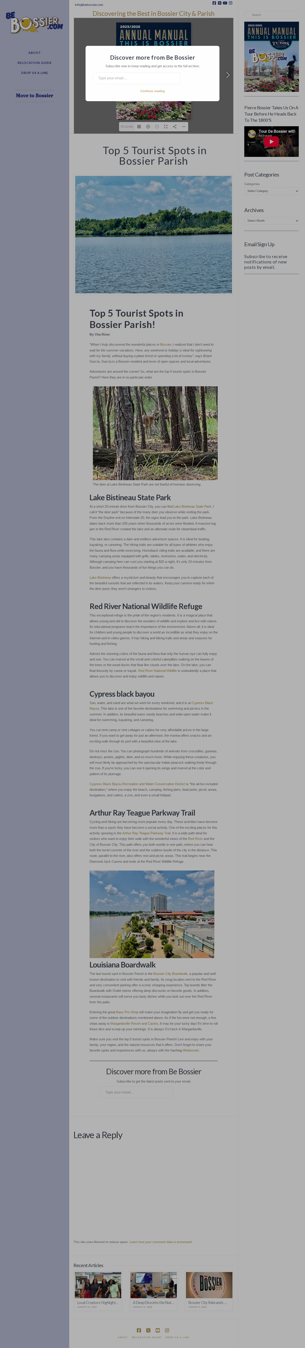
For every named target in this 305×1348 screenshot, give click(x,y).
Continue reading (152, 91)
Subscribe (196, 78)
